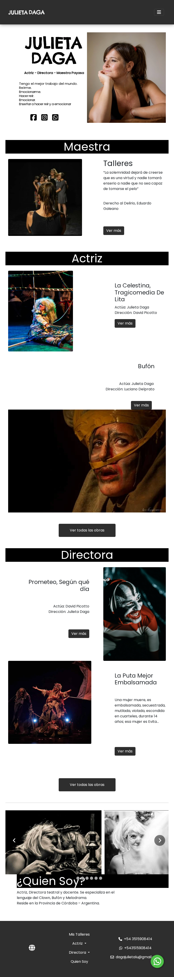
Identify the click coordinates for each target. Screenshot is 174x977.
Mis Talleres (79, 934)
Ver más (113, 230)
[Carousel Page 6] (96, 878)
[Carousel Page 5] (91, 878)
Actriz (78, 943)
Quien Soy (79, 961)
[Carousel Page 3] (82, 878)
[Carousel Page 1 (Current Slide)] (73, 878)
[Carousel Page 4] (87, 878)
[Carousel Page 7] (100, 878)
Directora (78, 952)
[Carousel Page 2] (78, 878)
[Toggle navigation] (159, 12)
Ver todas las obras (87, 530)
